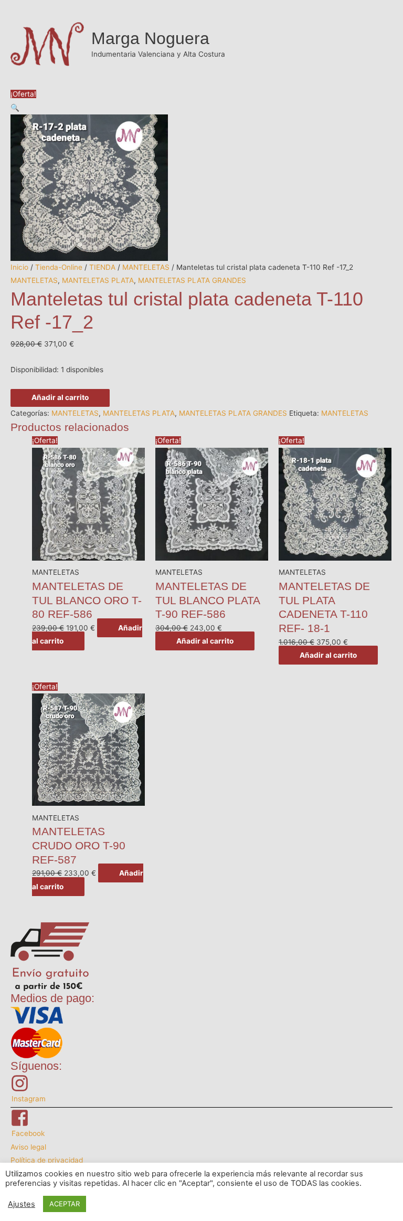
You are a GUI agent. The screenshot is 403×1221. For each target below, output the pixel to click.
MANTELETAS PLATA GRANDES (192, 280)
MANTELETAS (145, 267)
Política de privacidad (46, 1160)
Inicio (19, 267)
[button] (14, 107)
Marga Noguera (150, 38)
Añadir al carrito (60, 397)
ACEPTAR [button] (64, 1203)
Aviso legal (28, 1147)
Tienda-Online (58, 267)
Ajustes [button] (21, 1204)
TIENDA (102, 267)
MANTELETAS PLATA (98, 280)
